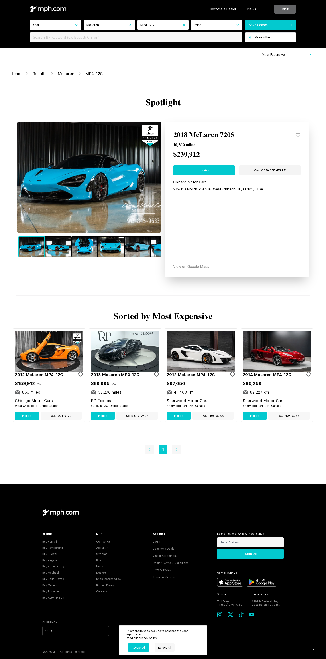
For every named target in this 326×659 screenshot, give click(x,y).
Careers (101, 591)
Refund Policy (105, 585)
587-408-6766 (213, 415)
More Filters (263, 37)
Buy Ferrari (49, 541)
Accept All (138, 647)
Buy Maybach (51, 572)
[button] (149, 449)
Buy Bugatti (49, 554)
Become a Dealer (223, 9)
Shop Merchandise (108, 579)
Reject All (164, 647)
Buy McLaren (50, 585)
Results (40, 73)
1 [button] (163, 449)
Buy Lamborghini (53, 547)
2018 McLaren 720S (204, 135)
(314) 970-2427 (137, 415)
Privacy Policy (162, 570)
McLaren (66, 73)
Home (16, 73)
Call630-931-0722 (270, 170)
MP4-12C (94, 73)
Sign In (285, 9)
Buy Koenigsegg (53, 566)
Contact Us (103, 541)
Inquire (204, 170)
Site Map (102, 554)
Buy (98, 560)
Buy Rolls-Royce (53, 579)
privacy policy (148, 638)
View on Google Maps (191, 266)
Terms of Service (164, 577)
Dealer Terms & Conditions (171, 563)
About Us (102, 547)
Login (156, 541)
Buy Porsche (50, 591)
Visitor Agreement (165, 555)
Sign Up (251, 553)
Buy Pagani (49, 560)
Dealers (101, 572)
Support (222, 594)
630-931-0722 (61, 415)
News (251, 9)
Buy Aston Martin (53, 597)
